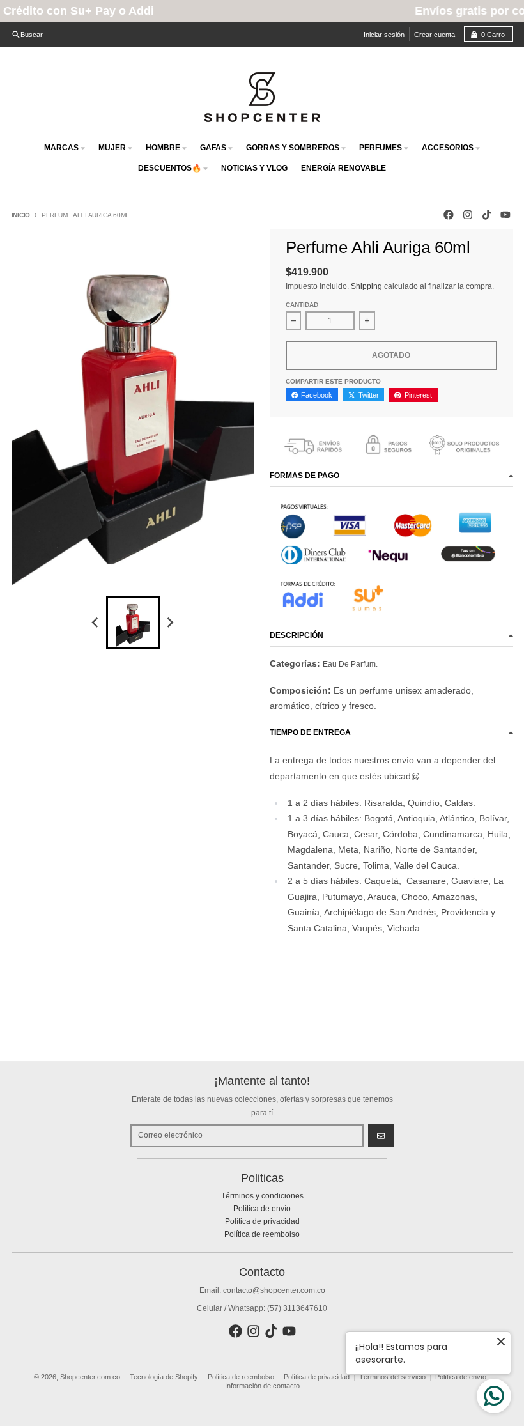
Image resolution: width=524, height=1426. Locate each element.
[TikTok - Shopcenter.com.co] (486, 215)
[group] (133, 622)
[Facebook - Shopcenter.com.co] (449, 215)
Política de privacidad (317, 1377)
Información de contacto (262, 1386)
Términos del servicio (392, 1377)
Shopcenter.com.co (90, 1377)
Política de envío (460, 1377)
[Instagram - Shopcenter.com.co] (467, 215)
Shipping (366, 286)
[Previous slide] (96, 622)
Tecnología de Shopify (164, 1377)
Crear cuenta (434, 34)
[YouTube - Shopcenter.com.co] (505, 215)
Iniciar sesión (384, 34)
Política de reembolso (241, 1377)
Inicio (21, 215)
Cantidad (302, 304)
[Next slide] (170, 622)
